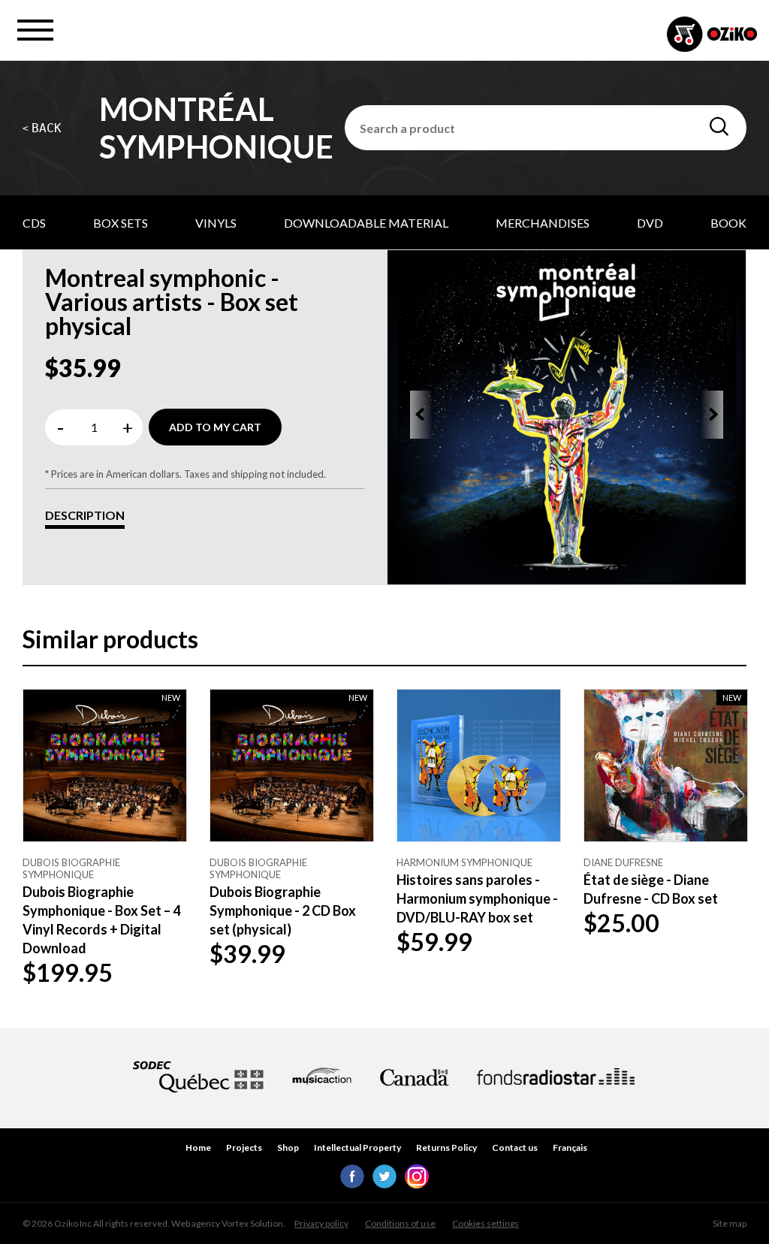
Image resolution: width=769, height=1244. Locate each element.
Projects (244, 1147)
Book (728, 223)
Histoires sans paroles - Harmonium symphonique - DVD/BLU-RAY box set (477, 898)
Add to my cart (215, 427)
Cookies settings (485, 1223)
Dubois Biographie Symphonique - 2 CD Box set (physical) (283, 910)
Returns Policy (446, 1147)
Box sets (120, 223)
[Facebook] (352, 1184)
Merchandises (543, 223)
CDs (34, 223)
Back (42, 128)
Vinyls (216, 223)
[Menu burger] (35, 30)
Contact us (515, 1147)
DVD (650, 223)
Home (198, 1147)
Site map (729, 1223)
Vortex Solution (252, 1223)
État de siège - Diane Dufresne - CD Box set (651, 889)
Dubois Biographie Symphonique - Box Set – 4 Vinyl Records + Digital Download (101, 920)
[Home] (712, 36)
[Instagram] (417, 1184)
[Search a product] (719, 127)
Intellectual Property (357, 1147)
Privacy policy (321, 1223)
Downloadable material (366, 223)
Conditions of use (400, 1223)
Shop (288, 1147)
